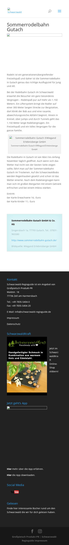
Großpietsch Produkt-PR (25, 536)
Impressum (13, 317)
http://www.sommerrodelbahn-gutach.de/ (34, 240)
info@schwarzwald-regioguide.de (33, 311)
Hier (9, 468)
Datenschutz (13, 324)
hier (15, 508)
